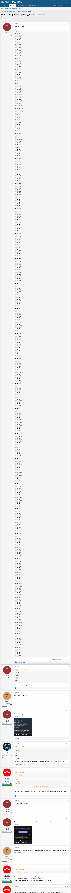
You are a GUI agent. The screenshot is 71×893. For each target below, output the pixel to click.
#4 (68, 711)
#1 (68, 23)
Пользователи (32, 6)
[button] (26, 5)
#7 (68, 800)
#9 (68, 847)
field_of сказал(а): (19, 670)
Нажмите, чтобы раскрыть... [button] (41, 786)
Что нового (20, 6)
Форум (12, 6)
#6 (68, 769)
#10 (68, 866)
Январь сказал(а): (19, 890)
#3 (68, 692)
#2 (68, 666)
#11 (68, 886)
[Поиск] (68, 5)
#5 (68, 743)
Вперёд (8, 20)
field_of (4, 17)
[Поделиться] (66, 23)
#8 (68, 819)
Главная (4, 6)
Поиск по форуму (17, 8)
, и (21, 662)
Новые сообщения (6, 8)
